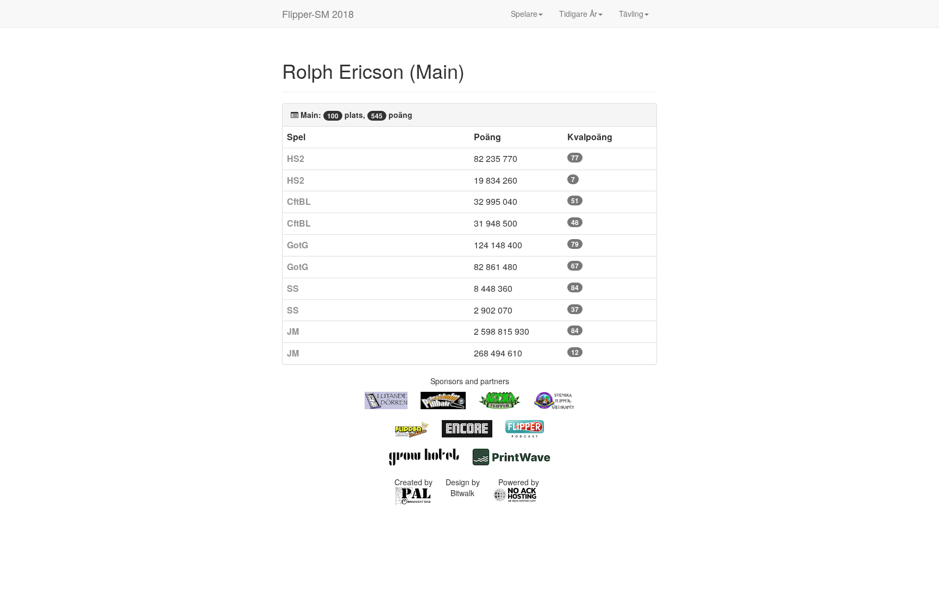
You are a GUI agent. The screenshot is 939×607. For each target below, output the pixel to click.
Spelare (524, 13)
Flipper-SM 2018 (318, 14)
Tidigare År (578, 13)
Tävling (631, 13)
